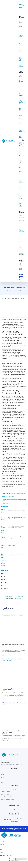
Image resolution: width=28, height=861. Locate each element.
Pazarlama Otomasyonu (21, 254)
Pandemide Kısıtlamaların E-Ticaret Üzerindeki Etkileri (12, 731)
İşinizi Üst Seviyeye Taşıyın (8, 496)
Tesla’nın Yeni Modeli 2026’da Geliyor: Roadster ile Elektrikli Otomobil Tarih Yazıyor (17, 510)
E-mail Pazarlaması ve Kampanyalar (21, 238)
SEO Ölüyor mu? (11, 545)
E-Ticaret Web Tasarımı (20, 43)
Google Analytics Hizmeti (20, 247)
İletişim (2, 782)
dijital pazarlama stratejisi (12, 499)
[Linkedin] (18, 813)
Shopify (3, 576)
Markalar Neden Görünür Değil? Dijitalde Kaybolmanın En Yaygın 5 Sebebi (16, 527)
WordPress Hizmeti (21, 36)
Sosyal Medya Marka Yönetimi (20, 205)
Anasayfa (2, 772)
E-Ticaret (3, 573)
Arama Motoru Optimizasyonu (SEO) (22, 102)
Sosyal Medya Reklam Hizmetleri (21, 196)
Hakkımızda (3, 774)
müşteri (16, 499)
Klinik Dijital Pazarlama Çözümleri (21, 93)
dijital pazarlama (7, 499)
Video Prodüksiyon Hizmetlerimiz (21, 230)
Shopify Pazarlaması (21, 123)
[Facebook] (10, 813)
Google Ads (4, 582)
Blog (1, 779)
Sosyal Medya (4, 588)
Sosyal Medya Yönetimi (20, 188)
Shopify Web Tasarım (20, 51)
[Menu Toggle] (17, 2)
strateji (4, 500)
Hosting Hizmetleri (21, 66)
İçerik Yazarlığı (20, 137)
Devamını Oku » (5, 655)
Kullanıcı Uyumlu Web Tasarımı (20, 59)
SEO (2, 585)
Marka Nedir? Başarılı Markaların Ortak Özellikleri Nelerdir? (13, 688)
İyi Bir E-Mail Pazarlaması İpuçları (17, 493)
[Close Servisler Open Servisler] (20, 9)
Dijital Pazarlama (12, 290)
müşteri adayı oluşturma (23, 499)
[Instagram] (12, 813)
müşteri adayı (18, 499)
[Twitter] (15, 813)
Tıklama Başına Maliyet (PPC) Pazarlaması (21, 144)
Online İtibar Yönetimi (20, 109)
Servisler (2, 777)
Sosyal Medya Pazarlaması (21, 181)
